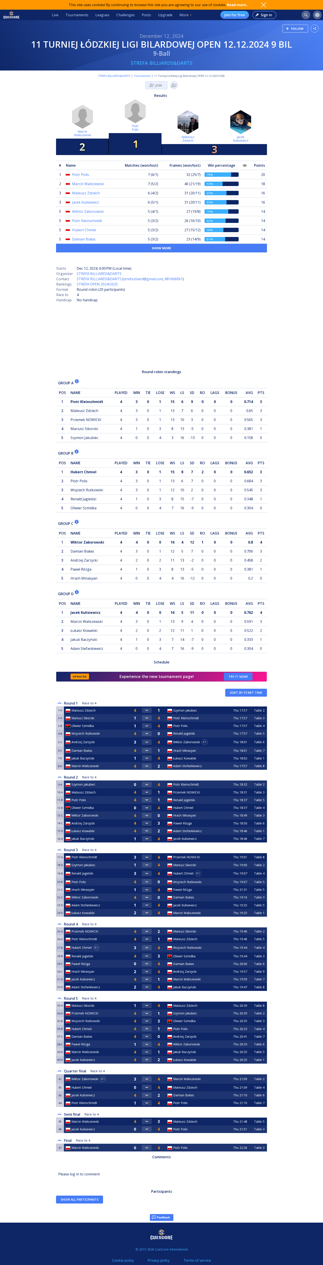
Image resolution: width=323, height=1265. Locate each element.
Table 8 (259, 766)
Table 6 (259, 742)
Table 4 (259, 726)
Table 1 (259, 758)
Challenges (125, 15)
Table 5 (259, 733)
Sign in (266, 15)
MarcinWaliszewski (82, 133)
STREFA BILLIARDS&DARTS (161, 63)
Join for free (234, 15)
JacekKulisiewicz (240, 139)
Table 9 (259, 971)
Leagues (102, 15)
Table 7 (259, 750)
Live (55, 15)
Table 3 (259, 718)
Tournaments (76, 15)
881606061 (174, 278)
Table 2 (259, 710)
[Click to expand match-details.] (147, 710)
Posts (146, 15)
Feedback (163, 1217)
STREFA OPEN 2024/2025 (97, 284)
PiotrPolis (135, 128)
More (184, 15)
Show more (161, 248)
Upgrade (165, 15)
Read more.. (237, 4)
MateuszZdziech (188, 139)
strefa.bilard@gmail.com (143, 278)
